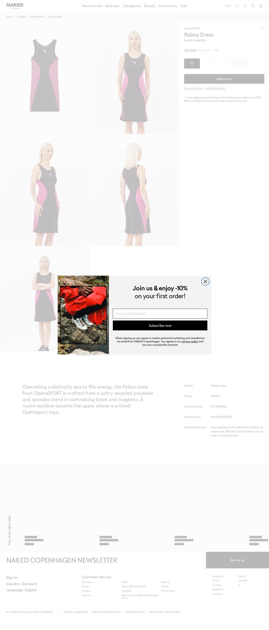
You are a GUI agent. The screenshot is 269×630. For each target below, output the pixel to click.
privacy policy (190, 341)
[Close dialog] (205, 281)
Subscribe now (160, 325)
